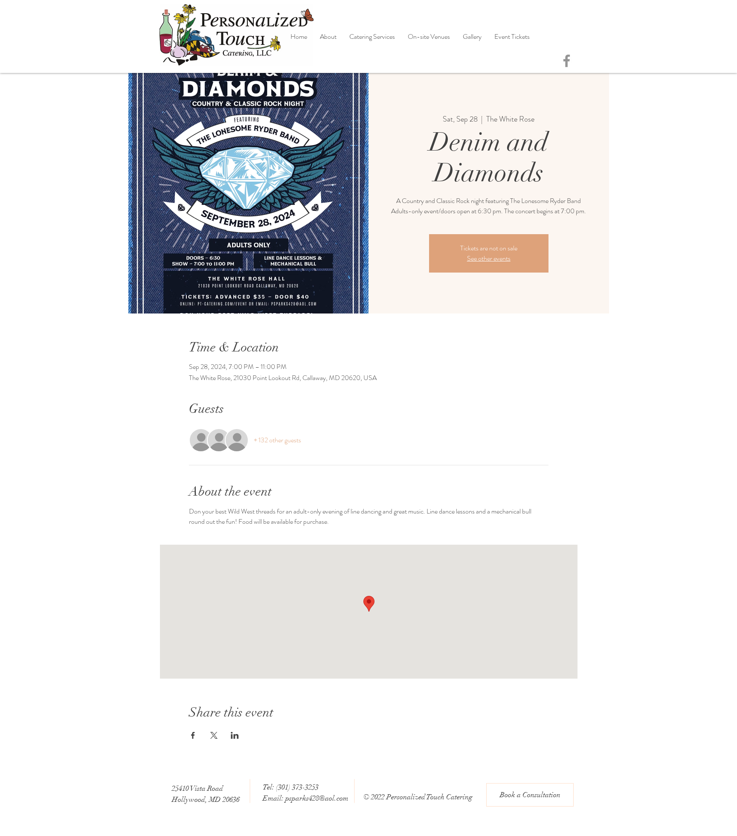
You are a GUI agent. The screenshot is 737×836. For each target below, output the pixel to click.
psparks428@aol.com (316, 798)
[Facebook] (566, 60)
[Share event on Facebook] (193, 735)
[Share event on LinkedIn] (235, 735)
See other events (489, 258)
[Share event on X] (214, 735)
